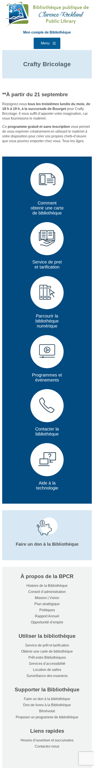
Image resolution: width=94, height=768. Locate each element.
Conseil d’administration (47, 592)
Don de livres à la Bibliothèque (47, 705)
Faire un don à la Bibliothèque (47, 544)
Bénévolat (47, 711)
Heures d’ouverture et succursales (47, 740)
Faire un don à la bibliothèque (47, 699)
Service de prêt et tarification (47, 645)
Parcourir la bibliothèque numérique (47, 321)
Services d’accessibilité (47, 663)
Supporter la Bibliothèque (47, 689)
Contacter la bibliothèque (47, 431)
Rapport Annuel (47, 616)
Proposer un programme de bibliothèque (47, 717)
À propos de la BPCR (47, 576)
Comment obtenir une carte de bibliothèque (47, 208)
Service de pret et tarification (47, 264)
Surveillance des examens (47, 676)
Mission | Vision (47, 598)
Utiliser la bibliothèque (47, 636)
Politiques (47, 610)
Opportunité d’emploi (47, 622)
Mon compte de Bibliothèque (47, 32)
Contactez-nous (47, 746)
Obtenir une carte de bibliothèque (47, 651)
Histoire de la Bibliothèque (47, 585)
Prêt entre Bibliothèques (47, 657)
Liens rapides (47, 731)
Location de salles (47, 670)
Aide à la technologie (47, 485)
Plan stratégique (47, 604)
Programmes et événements (47, 377)
